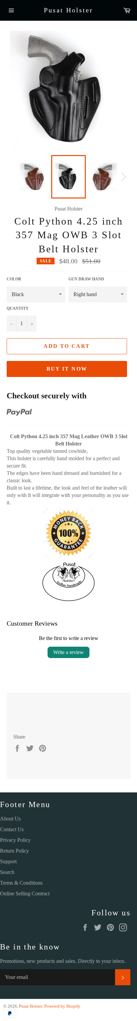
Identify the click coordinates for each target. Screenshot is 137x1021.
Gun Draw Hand (86, 279)
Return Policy (14, 851)
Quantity (18, 308)
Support (8, 861)
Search (7, 872)
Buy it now (67, 369)
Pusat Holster (68, 10)
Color (14, 279)
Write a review (68, 652)
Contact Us (12, 829)
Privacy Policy (15, 840)
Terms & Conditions (21, 883)
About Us (10, 818)
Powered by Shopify (62, 1006)
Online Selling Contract (25, 893)
